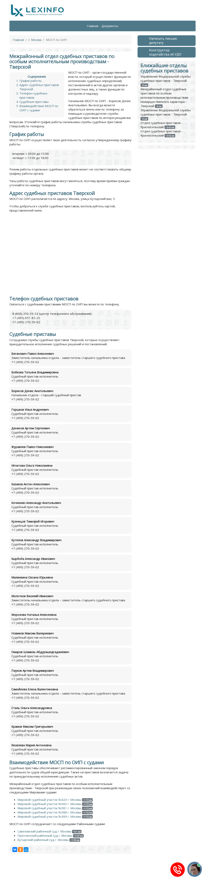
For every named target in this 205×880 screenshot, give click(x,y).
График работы (30, 81)
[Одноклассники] (20, 849)
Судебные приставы (34, 102)
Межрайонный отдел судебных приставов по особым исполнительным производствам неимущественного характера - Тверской (164, 97)
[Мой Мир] (26, 849)
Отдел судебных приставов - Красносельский (162, 125)
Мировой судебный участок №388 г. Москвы (49, 812)
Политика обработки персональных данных (41, 871)
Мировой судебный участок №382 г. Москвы (49, 804)
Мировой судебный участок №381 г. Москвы (49, 808)
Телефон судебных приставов (33, 95)
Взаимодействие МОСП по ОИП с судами (38, 108)
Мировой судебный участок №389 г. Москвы (49, 816)
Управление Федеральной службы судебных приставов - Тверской (166, 78)
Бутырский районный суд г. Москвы (43, 840)
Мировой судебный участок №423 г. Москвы (49, 800)
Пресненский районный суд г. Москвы (44, 835)
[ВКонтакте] (14, 849)
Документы (109, 26)
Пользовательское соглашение (98, 871)
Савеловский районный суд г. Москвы (44, 831)
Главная (92, 26)
